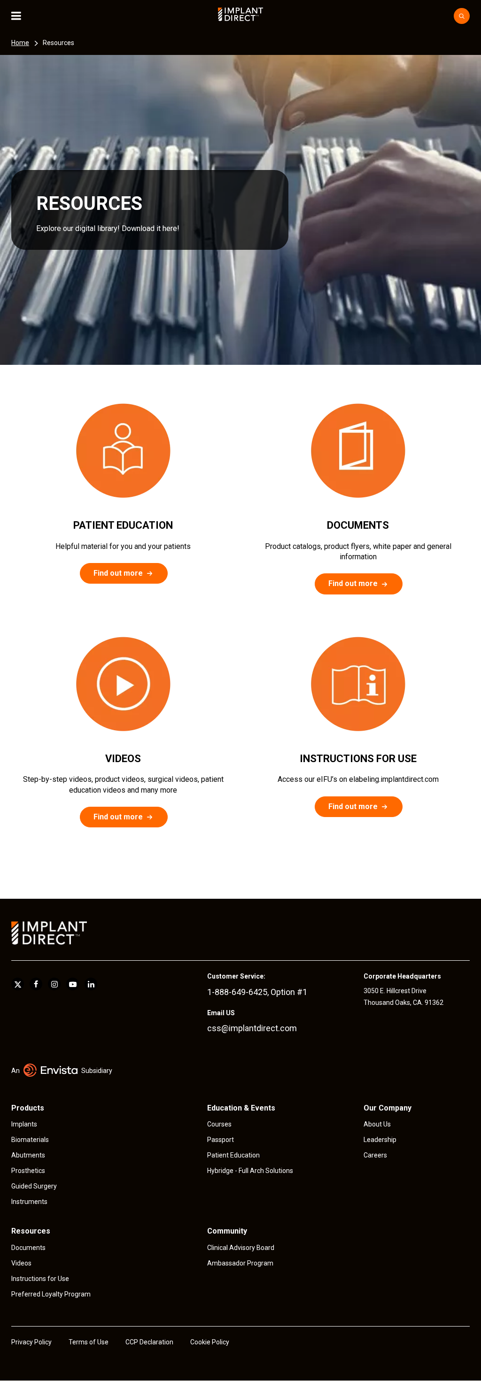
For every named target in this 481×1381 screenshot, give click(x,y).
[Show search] (462, 16)
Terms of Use (89, 1342)
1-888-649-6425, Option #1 (257, 992)
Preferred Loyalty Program (51, 1294)
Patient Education (233, 1155)
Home (20, 42)
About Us (377, 1124)
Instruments (29, 1201)
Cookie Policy (209, 1342)
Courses (219, 1124)
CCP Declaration (149, 1342)
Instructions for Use (40, 1278)
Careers (375, 1155)
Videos (21, 1263)
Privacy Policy (31, 1342)
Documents (28, 1247)
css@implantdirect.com (252, 1028)
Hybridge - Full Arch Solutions (250, 1170)
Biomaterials (30, 1139)
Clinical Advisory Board (240, 1247)
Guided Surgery (34, 1186)
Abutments (28, 1155)
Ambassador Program (240, 1263)
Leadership (380, 1139)
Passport (220, 1139)
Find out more (118, 573)
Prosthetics (28, 1170)
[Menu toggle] (22, 16)
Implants (24, 1124)
